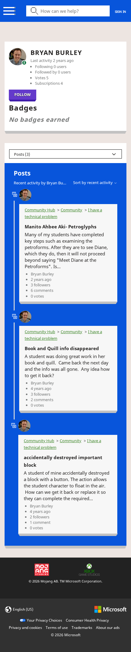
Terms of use (57, 627)
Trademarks (82, 627)
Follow (22, 94)
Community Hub (40, 210)
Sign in (120, 11)
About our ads (108, 627)
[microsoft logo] (110, 609)
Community (71, 210)
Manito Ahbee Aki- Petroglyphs (60, 227)
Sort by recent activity (93, 182)
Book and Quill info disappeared (62, 348)
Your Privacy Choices (44, 620)
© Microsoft (65, 634)
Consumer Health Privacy (87, 620)
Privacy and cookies (25, 627)
